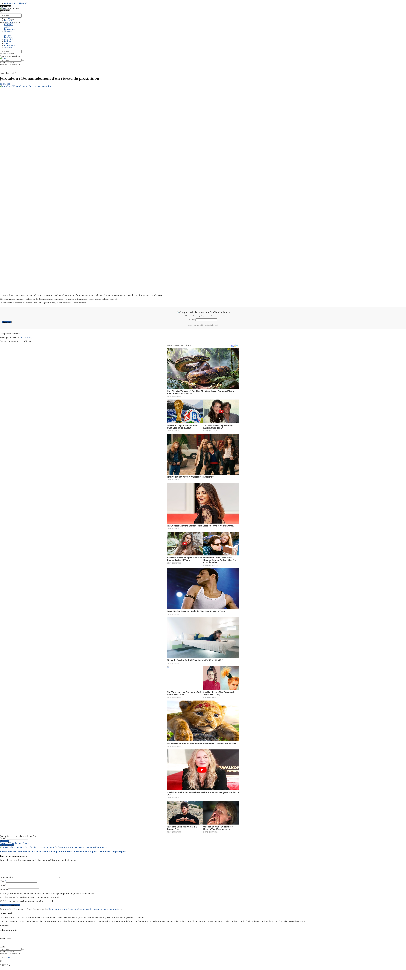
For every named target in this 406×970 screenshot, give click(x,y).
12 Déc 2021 (5, 84)
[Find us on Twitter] (1, 961)
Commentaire (7, 877)
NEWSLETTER (5, 6)
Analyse (8, 27)
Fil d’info (8, 20)
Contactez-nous (5, 10)
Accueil (7, 18)
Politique (8, 25)
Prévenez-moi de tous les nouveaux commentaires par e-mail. (31, 897)
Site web (4, 889)
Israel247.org (26, 337)
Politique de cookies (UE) (15, 3)
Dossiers (8, 31)
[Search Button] (23, 60)
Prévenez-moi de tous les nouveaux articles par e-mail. (28, 901)
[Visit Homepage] (3, 8)
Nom (3, 881)
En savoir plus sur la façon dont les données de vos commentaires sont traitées (85, 909)
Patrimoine (9, 29)
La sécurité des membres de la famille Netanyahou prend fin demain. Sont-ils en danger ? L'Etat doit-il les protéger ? (63, 851)
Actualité (8, 23)
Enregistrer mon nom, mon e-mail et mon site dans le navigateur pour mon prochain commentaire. (49, 894)
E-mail (192, 319)
